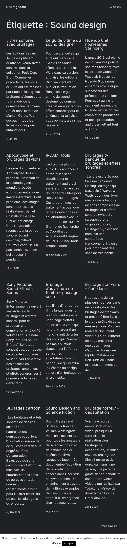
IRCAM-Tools (58, 155)
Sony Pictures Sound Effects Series (19, 289)
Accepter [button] (69, 543)
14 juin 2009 (52, 511)
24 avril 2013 (92, 138)
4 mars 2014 (53, 134)
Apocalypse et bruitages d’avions (23, 157)
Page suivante (111, 525)
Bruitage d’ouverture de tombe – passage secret (62, 291)
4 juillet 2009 (13, 512)
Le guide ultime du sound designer (63, 42)
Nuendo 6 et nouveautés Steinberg (96, 44)
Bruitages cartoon (23, 408)
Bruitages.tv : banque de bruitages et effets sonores (102, 161)
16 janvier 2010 (14, 392)
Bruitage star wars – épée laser (102, 286)
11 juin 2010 (91, 261)
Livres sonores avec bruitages (20, 42)
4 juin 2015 (12, 138)
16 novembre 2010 (56, 254)
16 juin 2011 (12, 268)
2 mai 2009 (91, 506)
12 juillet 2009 (93, 378)
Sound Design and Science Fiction (63, 410)
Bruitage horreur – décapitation (102, 410)
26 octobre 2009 (55, 386)
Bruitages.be (16, 7)
